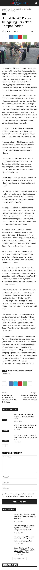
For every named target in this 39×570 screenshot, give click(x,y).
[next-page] (6, 445)
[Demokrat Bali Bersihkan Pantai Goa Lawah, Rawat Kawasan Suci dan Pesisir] (7, 517)
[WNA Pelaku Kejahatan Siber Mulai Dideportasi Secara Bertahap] (7, 428)
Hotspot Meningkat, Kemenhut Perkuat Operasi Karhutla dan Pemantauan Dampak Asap (24, 539)
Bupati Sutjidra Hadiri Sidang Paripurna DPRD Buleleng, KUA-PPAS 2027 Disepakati (24, 550)
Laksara (8, 31)
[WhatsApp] (25, 37)
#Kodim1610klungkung (25, 370)
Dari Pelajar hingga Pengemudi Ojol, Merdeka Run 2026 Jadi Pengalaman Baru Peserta (24, 528)
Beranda (4, 9)
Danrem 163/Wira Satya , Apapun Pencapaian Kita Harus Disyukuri (29, 397)
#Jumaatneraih (12, 370)
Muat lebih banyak (19, 558)
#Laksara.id (6, 373)
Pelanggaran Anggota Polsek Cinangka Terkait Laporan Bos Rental (24, 416)
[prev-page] (3, 445)
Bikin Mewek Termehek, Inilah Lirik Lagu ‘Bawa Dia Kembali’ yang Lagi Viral (25, 437)
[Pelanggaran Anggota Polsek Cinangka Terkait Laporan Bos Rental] (7, 417)
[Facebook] (11, 37)
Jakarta (4, 420)
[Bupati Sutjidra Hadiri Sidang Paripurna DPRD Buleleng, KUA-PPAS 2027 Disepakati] (7, 550)
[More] (30, 37)
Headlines (5, 430)
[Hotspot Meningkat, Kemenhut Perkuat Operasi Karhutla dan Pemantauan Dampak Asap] (7, 539)
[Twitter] (15, 37)
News (10, 9)
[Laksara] (3, 31)
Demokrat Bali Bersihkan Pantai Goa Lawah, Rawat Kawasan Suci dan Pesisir (25, 517)
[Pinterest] (20, 37)
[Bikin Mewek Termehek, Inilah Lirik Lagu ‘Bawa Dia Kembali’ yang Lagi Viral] (7, 438)
